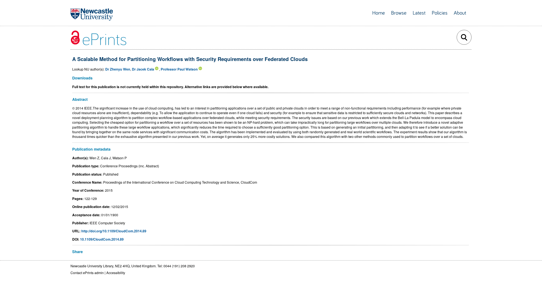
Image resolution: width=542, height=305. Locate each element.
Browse (398, 13)
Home (378, 13)
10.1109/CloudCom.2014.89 (102, 239)
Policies (440, 13)
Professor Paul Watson (179, 69)
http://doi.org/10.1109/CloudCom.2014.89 (113, 231)
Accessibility (115, 272)
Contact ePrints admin (87, 272)
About (460, 13)
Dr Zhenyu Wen (117, 69)
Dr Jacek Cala (143, 69)
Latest (419, 13)
